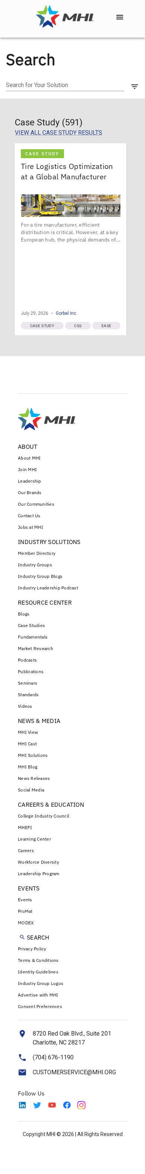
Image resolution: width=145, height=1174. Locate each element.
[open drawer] (119, 17)
